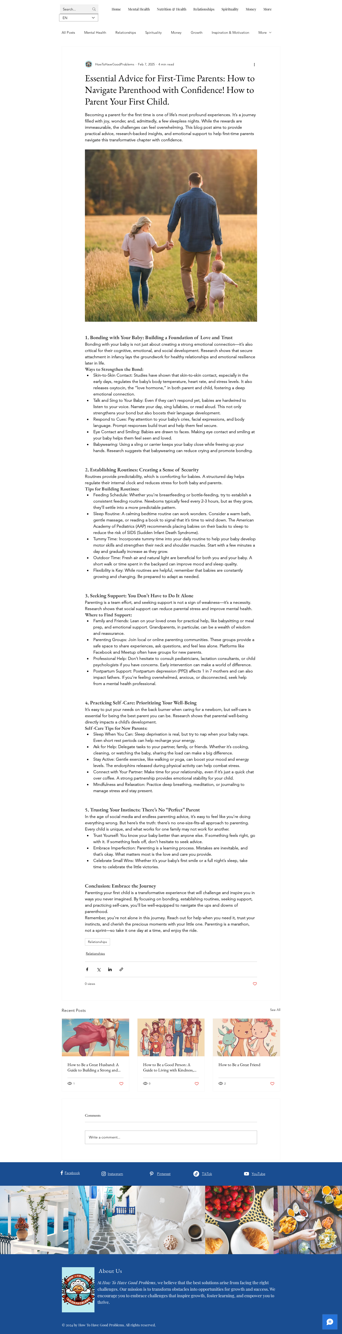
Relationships (125, 32)
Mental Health (95, 32)
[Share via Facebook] (87, 969)
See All (275, 1010)
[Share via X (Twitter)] (98, 969)
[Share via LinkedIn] (110, 969)
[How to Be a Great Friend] (246, 1037)
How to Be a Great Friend (239, 1064)
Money (176, 32)
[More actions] (254, 64)
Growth (196, 32)
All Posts (68, 32)
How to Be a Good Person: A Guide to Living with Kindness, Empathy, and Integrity (168, 1067)
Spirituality (153, 32)
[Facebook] (62, 1173)
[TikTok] (196, 1174)
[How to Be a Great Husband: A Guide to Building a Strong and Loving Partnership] (95, 1037)
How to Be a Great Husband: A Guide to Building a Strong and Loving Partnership (93, 1067)
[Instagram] (104, 1174)
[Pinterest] (151, 1174)
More (262, 32)
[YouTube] (246, 1174)
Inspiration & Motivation (230, 32)
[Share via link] (121, 969)
